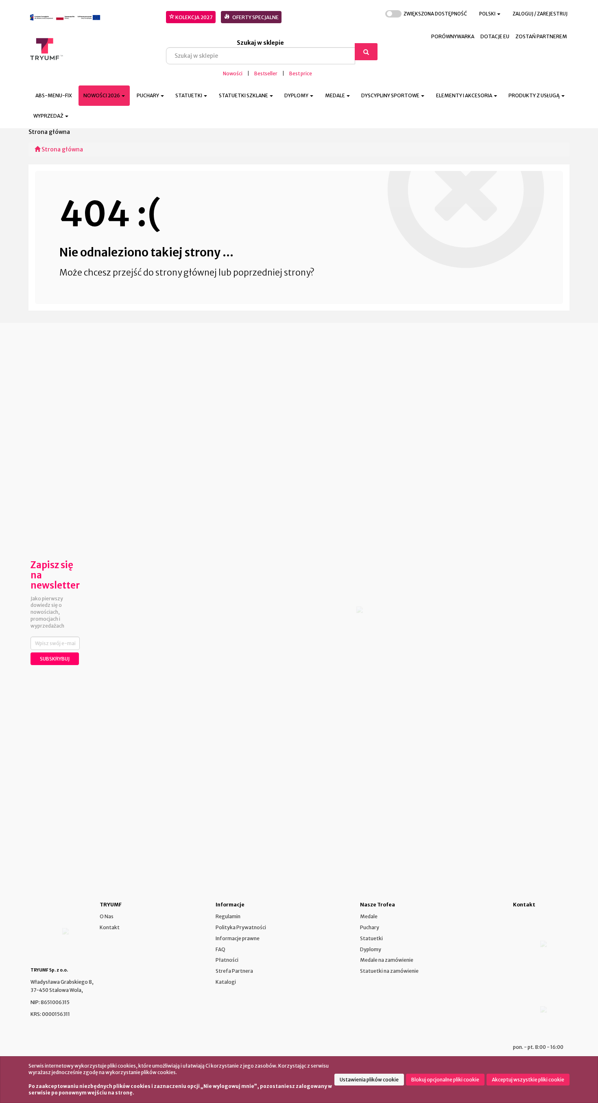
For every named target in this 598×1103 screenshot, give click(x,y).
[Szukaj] (366, 51)
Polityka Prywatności (241, 927)
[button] (489, 14)
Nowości (232, 74)
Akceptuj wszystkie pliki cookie (528, 1080)
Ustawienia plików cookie (369, 1080)
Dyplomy (370, 949)
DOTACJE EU (494, 36)
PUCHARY (148, 95)
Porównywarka (452, 36)
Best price (300, 74)
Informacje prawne (238, 938)
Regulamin (228, 916)
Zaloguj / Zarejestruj (540, 14)
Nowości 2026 (102, 95)
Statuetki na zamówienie (389, 971)
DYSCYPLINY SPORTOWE (390, 95)
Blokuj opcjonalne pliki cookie (445, 1080)
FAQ (220, 949)
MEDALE (335, 95)
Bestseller (265, 74)
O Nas (106, 916)
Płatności (227, 960)
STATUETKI (189, 95)
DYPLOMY (296, 95)
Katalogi (226, 982)
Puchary (369, 927)
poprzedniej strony (271, 272)
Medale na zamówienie (386, 960)
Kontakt (110, 927)
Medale (369, 916)
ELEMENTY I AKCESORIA (464, 95)
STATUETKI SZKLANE (244, 95)
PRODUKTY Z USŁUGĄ (535, 95)
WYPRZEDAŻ (48, 116)
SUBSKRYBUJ (55, 659)
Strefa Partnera (234, 971)
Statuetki (371, 938)
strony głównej (186, 272)
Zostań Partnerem (541, 36)
